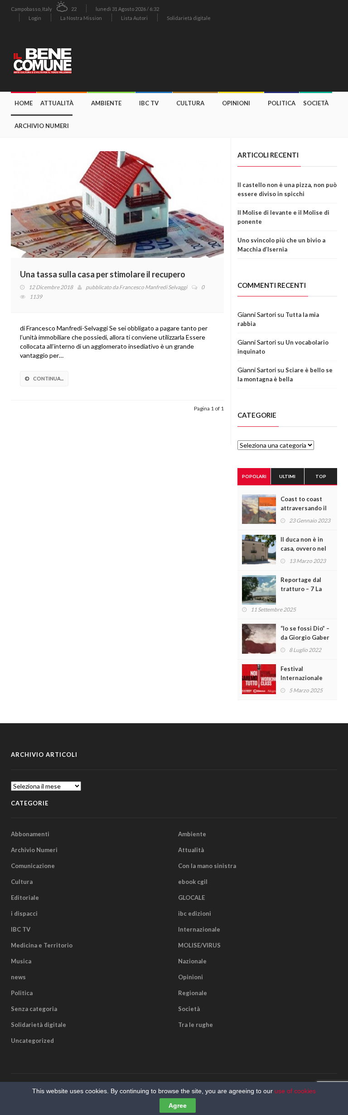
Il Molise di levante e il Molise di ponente (283, 217)
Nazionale (192, 961)
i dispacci (24, 913)
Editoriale (25, 897)
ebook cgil (193, 881)
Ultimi (287, 476)
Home (23, 103)
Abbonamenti (30, 834)
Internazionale (199, 929)
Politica (281, 103)
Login (35, 18)
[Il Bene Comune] (63, 59)
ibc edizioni (194, 913)
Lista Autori (134, 18)
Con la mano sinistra (207, 865)
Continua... (48, 378)
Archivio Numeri (41, 125)
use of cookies (295, 1091)
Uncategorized (32, 1040)
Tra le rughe (195, 1024)
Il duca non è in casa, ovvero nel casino (303, 548)
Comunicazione (33, 865)
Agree (178, 1105)
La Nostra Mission (81, 18)
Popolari (254, 476)
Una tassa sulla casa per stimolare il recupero (102, 274)
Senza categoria (34, 1008)
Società (316, 103)
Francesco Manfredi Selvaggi (153, 287)
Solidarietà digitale (189, 18)
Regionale (192, 993)
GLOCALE (191, 897)
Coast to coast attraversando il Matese (303, 508)
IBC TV (149, 103)
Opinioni (236, 103)
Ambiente (106, 103)
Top (320, 476)
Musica (21, 961)
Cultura (190, 103)
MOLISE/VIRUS (199, 945)
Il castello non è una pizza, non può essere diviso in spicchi (287, 189)
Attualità (56, 103)
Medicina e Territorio (41, 945)
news (18, 977)
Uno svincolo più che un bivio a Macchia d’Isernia (281, 245)
